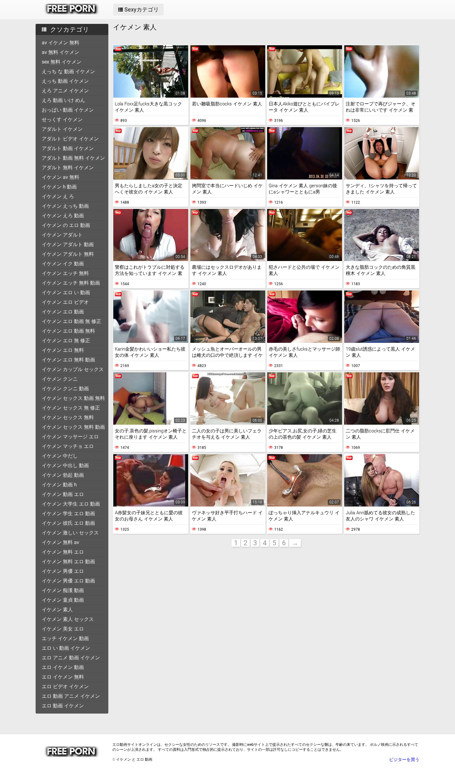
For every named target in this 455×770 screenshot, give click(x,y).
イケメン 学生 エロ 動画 (68, 513)
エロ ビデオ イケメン (65, 686)
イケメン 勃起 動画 (63, 475)
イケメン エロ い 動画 (66, 292)
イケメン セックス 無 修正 (71, 408)
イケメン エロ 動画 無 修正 (71, 321)
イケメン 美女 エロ (63, 629)
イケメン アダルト (62, 235)
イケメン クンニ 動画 (65, 389)
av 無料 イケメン (60, 52)
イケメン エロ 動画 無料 (68, 331)
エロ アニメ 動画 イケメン (71, 658)
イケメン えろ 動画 (63, 216)
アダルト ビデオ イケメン (70, 139)
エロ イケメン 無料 (63, 677)
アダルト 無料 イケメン (68, 167)
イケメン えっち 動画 (65, 206)
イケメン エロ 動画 (63, 312)
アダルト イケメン (62, 129)
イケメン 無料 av (60, 542)
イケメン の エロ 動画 (66, 225)
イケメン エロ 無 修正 (66, 340)
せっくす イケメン (62, 119)
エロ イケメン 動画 (63, 667)
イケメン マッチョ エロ (68, 446)
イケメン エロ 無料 (63, 350)
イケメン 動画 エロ (63, 494)
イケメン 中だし (60, 456)
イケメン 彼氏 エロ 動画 (68, 523)
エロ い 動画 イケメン (66, 648)
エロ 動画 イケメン (63, 706)
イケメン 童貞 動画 (63, 600)
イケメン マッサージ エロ (70, 437)
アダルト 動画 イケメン (68, 148)
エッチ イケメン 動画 (65, 638)
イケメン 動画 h (59, 485)
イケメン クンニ (60, 379)
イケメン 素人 (57, 610)
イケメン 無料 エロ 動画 (68, 561)
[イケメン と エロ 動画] (72, 12)
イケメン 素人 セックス (68, 619)
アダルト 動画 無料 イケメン (73, 158)
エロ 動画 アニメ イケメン (71, 696)
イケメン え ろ (58, 196)
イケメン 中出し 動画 (65, 465)
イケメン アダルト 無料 (68, 254)
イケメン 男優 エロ (63, 571)
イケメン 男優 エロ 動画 (68, 581)
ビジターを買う (404, 759)
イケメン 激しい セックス (70, 533)
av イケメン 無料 (60, 43)
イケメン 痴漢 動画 (63, 590)
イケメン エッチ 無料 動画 (71, 283)
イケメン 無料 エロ (63, 552)
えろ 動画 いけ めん (63, 100)
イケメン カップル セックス (73, 369)
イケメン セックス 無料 (68, 417)
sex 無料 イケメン (61, 62)
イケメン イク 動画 (63, 264)
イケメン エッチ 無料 (65, 273)
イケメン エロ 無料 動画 (68, 360)
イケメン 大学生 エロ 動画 (71, 504)
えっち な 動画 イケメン (68, 71)
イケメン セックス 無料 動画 (73, 427)
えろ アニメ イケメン (65, 91)
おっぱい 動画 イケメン (68, 110)
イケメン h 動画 (59, 187)
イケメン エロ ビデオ (65, 302)
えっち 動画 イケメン (65, 81)
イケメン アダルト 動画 (68, 244)
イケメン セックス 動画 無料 (73, 398)
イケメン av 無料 (60, 177)
